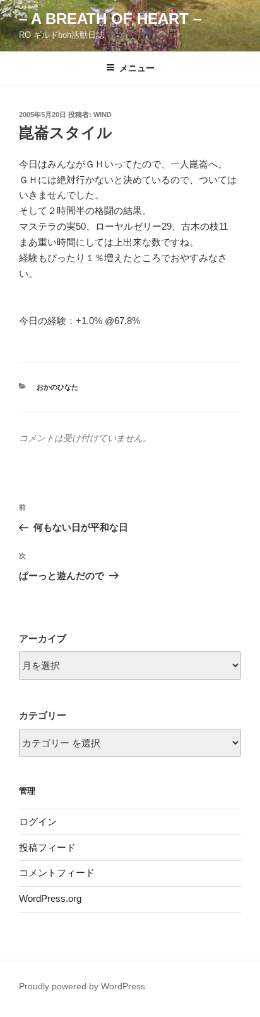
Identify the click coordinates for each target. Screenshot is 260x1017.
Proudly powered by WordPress (82, 986)
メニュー (137, 68)
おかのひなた (57, 387)
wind (102, 114)
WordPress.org (50, 898)
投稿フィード (47, 847)
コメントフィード (57, 872)
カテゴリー (42, 715)
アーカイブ (42, 638)
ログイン (38, 821)
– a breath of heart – (110, 18)
